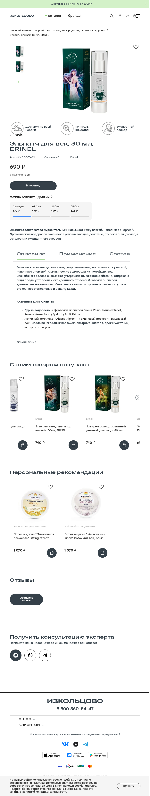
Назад (18, 135)
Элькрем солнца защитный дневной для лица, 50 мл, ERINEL (106, 429)
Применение (77, 253)
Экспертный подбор (125, 128)
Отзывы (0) (52, 157)
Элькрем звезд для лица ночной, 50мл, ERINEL (53, 428)
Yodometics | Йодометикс (30, 527)
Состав (120, 253)
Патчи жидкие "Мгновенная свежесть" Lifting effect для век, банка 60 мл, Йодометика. (34, 536)
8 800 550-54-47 (75, 709)
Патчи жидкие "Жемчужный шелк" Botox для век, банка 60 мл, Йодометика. (84, 536)
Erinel (74, 157)
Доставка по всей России (38, 128)
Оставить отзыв (26, 599)
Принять (126, 786)
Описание (31, 253)
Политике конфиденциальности (44, 792)
